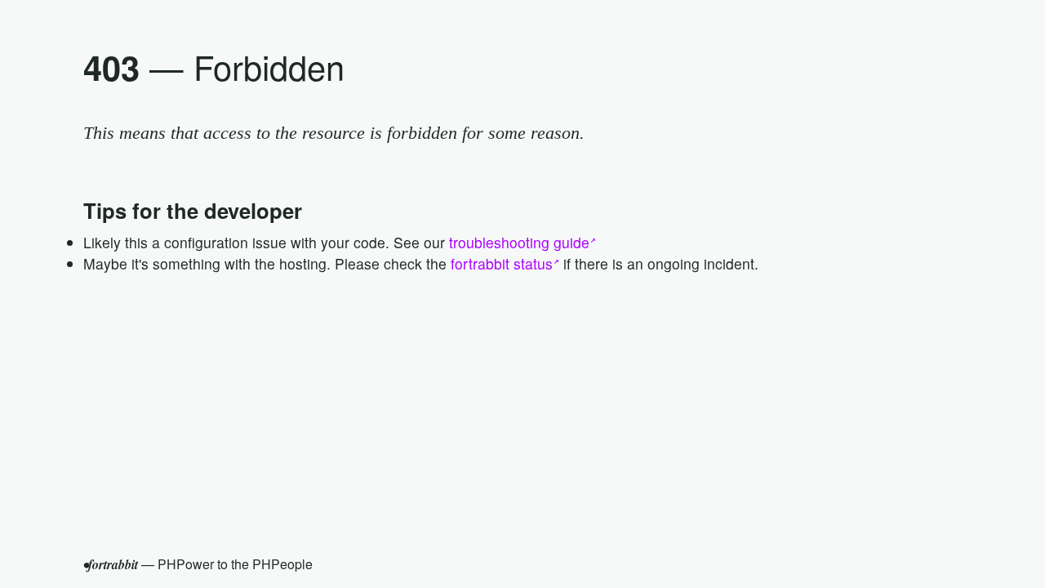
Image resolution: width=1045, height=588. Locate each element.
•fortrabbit (110, 564)
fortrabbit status (502, 263)
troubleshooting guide (519, 242)
